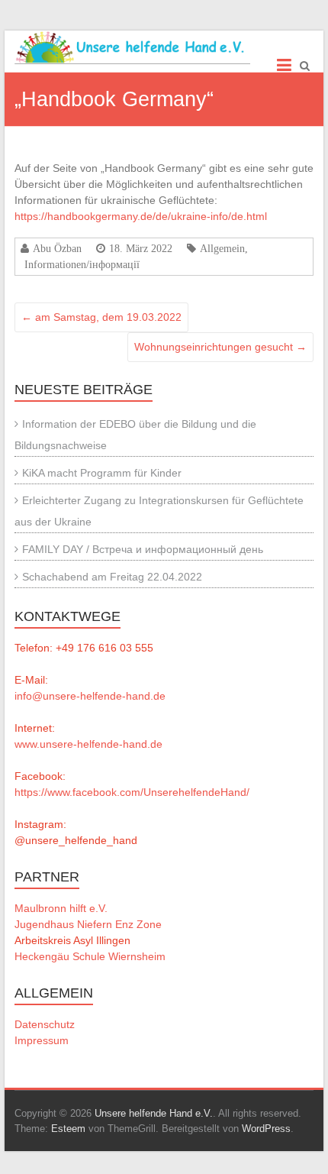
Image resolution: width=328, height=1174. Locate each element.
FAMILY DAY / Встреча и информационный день (142, 549)
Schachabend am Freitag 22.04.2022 (112, 577)
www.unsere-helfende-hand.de (88, 744)
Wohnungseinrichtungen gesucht (220, 347)
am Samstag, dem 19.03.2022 (101, 317)
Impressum (41, 1040)
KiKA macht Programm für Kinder (102, 473)
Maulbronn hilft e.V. (61, 908)
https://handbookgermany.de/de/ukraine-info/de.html (140, 216)
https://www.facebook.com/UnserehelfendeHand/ (131, 792)
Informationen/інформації (82, 264)
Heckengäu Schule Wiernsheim (90, 956)
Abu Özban (57, 248)
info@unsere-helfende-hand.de (90, 696)
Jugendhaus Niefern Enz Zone (88, 924)
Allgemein (222, 248)
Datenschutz (44, 1024)
